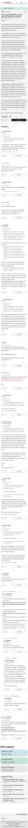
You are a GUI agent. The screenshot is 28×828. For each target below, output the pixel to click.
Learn (10, 116)
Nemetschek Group (20, 826)
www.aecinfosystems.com (7, 281)
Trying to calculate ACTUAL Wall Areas (13, 785)
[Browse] (2, 2)
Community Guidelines (13, 825)
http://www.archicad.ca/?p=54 (8, 354)
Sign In (25, 2)
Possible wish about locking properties (13, 789)
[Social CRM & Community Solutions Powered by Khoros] (4, 818)
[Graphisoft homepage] (21, 814)
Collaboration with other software (10, 801)
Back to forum (6, 754)
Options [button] (26, 7)
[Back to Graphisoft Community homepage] (8, 2)
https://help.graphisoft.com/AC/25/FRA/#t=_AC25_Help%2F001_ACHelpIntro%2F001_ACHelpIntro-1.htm (14, 604)
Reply (19, 120)
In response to (9, 591)
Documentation (6, 795)
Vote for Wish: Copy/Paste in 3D (8, 467)
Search (17, 2)
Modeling (5, 782)
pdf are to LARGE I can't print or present (13, 794)
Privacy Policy (10, 823)
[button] (2, 120)
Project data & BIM (7, 787)
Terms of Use (17, 823)
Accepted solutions (8, 762)
